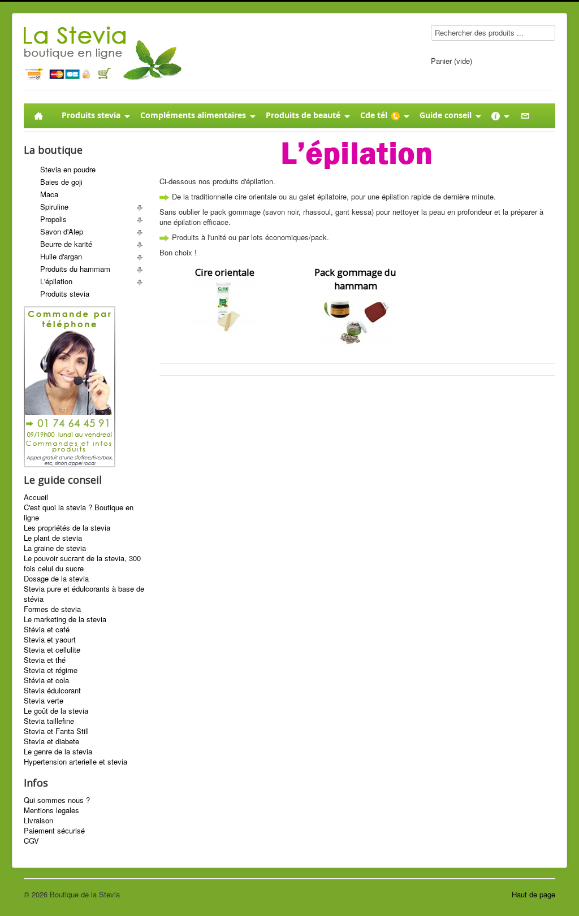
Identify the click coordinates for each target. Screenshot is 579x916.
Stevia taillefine (49, 721)
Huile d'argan (61, 256)
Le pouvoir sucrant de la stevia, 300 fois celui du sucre (82, 563)
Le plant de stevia (53, 538)
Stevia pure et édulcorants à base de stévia (84, 594)
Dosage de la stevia (56, 579)
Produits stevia (64, 293)
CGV (31, 841)
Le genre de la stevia (58, 751)
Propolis (53, 219)
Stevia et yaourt (50, 640)
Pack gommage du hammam (355, 279)
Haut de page (533, 894)
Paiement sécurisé (54, 831)
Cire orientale (224, 272)
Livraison (38, 820)
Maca (49, 194)
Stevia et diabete (51, 741)
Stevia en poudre (68, 169)
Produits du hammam (75, 268)
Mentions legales (51, 810)
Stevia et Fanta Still (56, 731)
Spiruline (54, 206)
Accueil (36, 497)
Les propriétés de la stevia (67, 528)
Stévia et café (47, 629)
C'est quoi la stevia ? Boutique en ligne (78, 512)
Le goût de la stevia (56, 711)
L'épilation (56, 281)
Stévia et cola (46, 680)
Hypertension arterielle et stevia (75, 762)
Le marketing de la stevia (65, 619)
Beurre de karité (66, 243)
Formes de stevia (52, 609)
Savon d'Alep (61, 231)
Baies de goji (61, 181)
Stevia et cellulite (52, 650)
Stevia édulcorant (52, 690)
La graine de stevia (55, 548)
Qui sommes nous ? (57, 800)
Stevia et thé (45, 660)
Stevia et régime (50, 670)
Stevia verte (43, 701)
